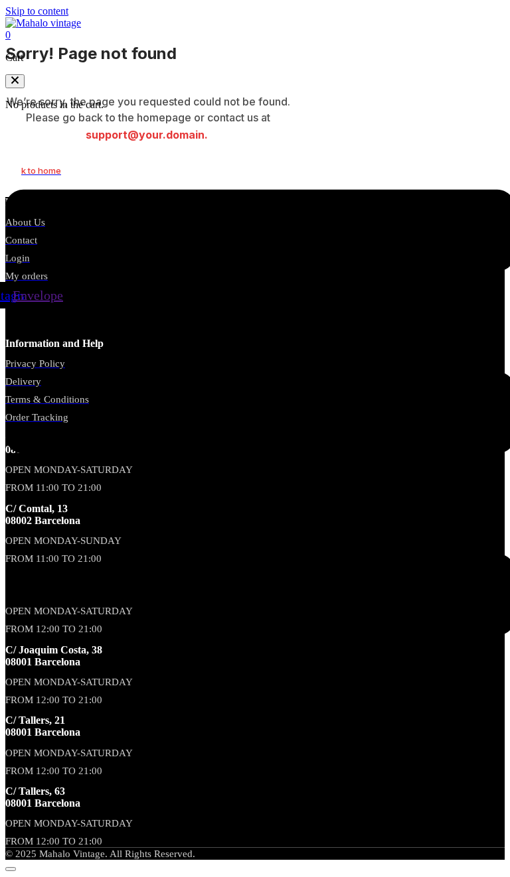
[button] (15, 81)
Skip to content (36, 11)
